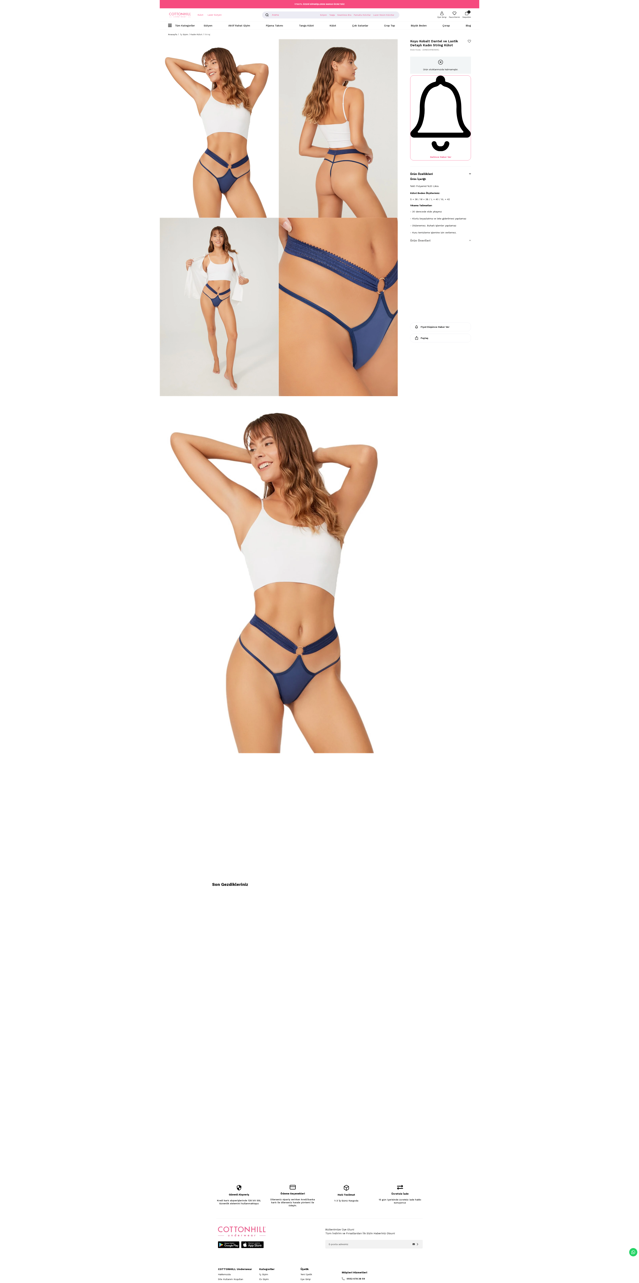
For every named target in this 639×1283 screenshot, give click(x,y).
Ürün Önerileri (420, 240)
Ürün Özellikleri (421, 174)
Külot (200, 15)
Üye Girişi (306, 1279)
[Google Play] (228, 1244)
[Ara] (267, 15)
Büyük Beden (419, 25)
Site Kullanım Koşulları (230, 1279)
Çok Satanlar (360, 25)
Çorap (446, 25)
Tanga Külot (306, 25)
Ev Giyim (264, 1279)
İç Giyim (263, 1274)
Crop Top (389, 25)
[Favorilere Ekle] (469, 41)
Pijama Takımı (274, 25)
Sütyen (208, 25)
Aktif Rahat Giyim (239, 25)
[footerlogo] (242, 1231)
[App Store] (252, 1244)
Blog (468, 25)
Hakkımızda (224, 1274)
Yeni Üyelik (306, 1274)
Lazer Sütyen (215, 15)
